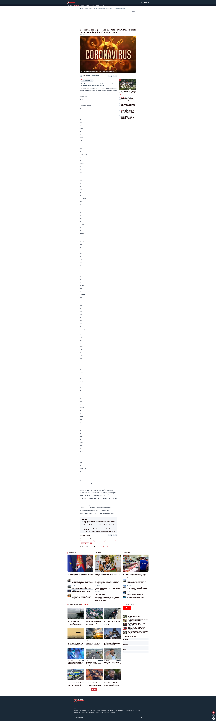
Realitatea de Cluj (91, 712)
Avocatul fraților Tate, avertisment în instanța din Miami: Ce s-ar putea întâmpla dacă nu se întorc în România (99, 525)
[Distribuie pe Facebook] (111, 76)
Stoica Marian (81, 619)
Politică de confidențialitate (89, 703)
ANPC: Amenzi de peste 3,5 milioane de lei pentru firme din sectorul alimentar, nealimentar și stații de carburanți (135, 576)
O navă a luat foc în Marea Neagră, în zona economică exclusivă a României (112, 623)
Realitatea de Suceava (113, 710)
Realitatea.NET (76, 710)
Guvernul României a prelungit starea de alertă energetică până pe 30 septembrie (99, 528)
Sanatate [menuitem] (98, 5)
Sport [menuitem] (102, 5)
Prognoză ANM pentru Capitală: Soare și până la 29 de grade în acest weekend (93, 623)
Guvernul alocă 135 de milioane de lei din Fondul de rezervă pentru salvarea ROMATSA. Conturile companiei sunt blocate (137, 583)
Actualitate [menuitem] (76, 5)
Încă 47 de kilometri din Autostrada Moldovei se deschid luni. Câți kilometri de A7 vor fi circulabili (93, 664)
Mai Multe (94, 689)
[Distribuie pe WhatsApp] (114, 76)
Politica (122, 97)
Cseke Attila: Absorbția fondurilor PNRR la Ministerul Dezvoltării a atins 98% (137, 593)
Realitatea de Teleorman (130, 710)
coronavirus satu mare (110, 541)
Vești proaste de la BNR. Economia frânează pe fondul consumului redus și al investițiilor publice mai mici (127, 118)
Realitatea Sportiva (83, 710)
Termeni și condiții (80, 703)
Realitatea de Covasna (105, 710)
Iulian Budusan (100, 619)
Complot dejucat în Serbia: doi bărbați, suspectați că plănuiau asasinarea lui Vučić (99, 522)
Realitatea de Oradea (77, 712)
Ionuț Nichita (100, 660)
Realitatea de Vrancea (99, 712)
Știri (86, 8)
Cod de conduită (97, 703)
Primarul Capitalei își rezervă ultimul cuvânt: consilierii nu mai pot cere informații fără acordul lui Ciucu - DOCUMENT (107, 588)
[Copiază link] (109, 76)
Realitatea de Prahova (96, 710)
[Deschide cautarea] (142, 2)
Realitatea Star (89, 710)
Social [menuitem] (92, 5)
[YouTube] (148, 2)
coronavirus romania (99, 541)
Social (120, 94)
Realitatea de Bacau (121, 710)
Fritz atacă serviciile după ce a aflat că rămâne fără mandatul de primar (99, 531)
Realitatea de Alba (85, 712)
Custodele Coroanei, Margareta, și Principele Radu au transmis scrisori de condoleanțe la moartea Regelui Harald (107, 583)
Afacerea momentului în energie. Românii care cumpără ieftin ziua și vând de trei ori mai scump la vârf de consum (137, 588)
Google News (106, 546)
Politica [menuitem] (82, 5)
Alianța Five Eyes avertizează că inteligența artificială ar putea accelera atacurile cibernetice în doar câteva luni (75, 664)
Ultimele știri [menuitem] (69, 5)
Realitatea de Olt (106, 712)
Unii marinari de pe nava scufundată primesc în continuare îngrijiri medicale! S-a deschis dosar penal (76, 623)
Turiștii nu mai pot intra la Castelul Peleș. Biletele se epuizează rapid (127, 92)
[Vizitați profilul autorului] (81, 76)
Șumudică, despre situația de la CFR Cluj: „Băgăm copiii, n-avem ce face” (128, 105)
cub (91, 543)
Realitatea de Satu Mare (93, 75)
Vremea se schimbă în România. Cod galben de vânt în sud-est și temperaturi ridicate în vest (93, 643)
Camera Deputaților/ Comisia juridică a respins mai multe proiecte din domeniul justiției (81, 598)
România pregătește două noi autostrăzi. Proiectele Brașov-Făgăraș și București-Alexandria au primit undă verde (93, 684)
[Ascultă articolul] (213, 712)
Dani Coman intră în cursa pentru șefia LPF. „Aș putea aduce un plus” (112, 663)
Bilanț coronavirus (84, 543)
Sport (122, 103)
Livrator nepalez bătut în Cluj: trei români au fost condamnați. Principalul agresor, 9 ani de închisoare (76, 684)
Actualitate (90, 8)
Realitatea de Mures (114, 712)
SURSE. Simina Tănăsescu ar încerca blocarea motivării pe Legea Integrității (127, 99)
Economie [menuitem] (88, 5)
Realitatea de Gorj (138, 710)
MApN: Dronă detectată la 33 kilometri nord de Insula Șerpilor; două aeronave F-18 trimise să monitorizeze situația (75, 644)
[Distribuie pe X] (116, 76)
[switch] (145, 2)
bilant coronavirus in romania (87, 541)
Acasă (82, 8)
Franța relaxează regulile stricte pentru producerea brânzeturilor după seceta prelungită (112, 643)
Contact (75, 703)
